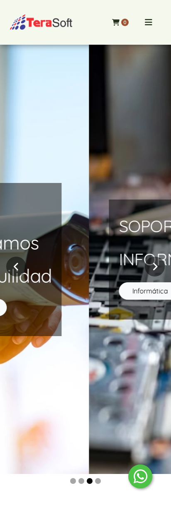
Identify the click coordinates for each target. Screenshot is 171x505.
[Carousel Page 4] (98, 481)
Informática (74, 291)
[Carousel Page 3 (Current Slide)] (90, 481)
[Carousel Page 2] (81, 481)
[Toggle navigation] (148, 22)
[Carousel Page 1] (73, 481)
